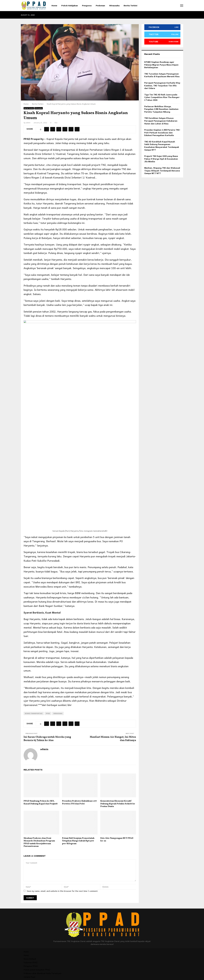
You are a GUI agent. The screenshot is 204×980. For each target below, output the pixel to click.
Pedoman (100, 5)
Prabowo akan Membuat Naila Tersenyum (42, 973)
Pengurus (87, 5)
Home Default (30, 958)
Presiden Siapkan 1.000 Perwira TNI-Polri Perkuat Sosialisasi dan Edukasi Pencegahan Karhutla (162, 132)
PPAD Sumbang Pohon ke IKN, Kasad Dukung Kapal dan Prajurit (40, 802)
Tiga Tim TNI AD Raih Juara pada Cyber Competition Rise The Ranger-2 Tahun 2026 (162, 97)
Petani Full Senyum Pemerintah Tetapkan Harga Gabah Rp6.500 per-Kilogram (78, 841)
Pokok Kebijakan (69, 5)
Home (54, 5)
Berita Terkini (130, 5)
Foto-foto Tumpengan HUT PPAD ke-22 (116, 839)
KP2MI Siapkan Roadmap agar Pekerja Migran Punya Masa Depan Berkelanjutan (161, 64)
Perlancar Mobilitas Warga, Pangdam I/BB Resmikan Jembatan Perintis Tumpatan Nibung (161, 109)
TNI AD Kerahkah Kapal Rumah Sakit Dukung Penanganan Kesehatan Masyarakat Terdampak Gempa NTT (161, 145)
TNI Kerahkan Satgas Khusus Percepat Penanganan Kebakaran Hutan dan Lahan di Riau (160, 120)
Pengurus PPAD (31, 966)
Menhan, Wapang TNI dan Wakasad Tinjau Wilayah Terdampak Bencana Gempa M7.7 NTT (162, 170)
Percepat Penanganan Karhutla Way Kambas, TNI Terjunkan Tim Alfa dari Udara (162, 85)
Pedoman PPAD (30, 962)
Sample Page (29, 976)
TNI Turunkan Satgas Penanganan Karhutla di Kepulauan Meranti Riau (162, 75)
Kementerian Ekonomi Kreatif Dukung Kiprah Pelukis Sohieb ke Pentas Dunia (117, 804)
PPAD (48, 713)
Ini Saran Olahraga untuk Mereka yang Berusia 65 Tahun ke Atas (47, 738)
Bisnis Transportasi (33, 713)
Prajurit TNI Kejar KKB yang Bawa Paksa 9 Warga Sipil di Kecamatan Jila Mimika (161, 158)
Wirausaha (114, 5)
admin (28, 122)
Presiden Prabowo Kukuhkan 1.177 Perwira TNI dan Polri (79, 802)
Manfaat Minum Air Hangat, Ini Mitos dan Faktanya (113, 738)
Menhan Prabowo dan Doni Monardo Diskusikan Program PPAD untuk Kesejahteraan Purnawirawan (39, 842)
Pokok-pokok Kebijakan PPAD (37, 969)
